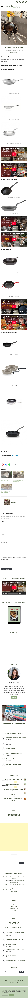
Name (2, 535)
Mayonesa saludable (11, 955)
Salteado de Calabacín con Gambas (16, 737)
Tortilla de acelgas (11, 944)
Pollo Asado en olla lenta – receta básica (15, 933)
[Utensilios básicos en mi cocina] (7, 501)
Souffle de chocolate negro (13, 764)
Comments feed (14, 908)
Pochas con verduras (12, 743)
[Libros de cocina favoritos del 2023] (14, 706)
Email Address (4, 542)
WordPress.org (14, 910)
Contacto (7, 980)
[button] (2, 6)
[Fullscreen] (24, 593)
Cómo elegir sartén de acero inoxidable (5, 491)
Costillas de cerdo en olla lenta (14, 939)
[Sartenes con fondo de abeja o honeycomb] (6, 474)
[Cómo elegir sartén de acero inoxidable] (6, 487)
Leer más (14, 697)
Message (3, 521)
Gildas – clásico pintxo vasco (14, 753)
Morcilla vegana (10, 748)
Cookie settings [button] (5, 995)
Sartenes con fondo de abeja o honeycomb (5, 479)
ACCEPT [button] (12, 995)
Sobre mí (10, 979)
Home (4, 979)
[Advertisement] (14, 837)
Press (23, 979)
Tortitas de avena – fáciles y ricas (15, 950)
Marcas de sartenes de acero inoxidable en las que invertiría (18, 480)
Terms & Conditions (17, 980)
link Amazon (14, 452)
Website (3, 550)
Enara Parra (6, 877)
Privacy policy (14, 982)
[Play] (3, 593)
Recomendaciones (14, 52)
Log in (14, 904)
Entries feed (14, 906)
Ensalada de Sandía (11, 759)
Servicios (17, 979)
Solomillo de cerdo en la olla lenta (15, 960)
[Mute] (22, 593)
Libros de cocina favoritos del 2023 (14, 723)
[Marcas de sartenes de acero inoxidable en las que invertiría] (18, 474)
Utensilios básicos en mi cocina (16, 501)
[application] (14, 587)
